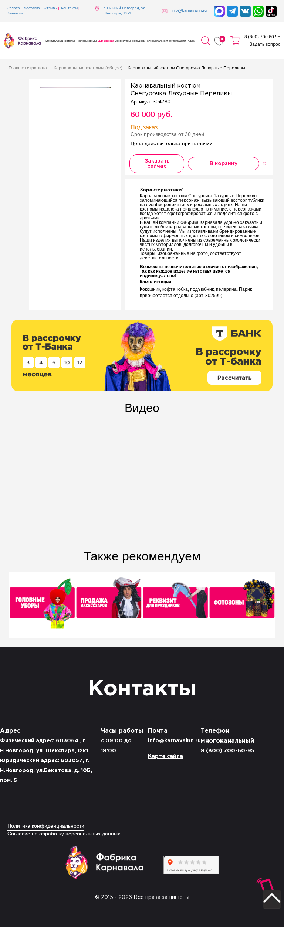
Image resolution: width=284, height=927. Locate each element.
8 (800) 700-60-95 (227, 751)
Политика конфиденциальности (45, 826)
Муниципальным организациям (166, 41)
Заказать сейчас (157, 163)
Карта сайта (165, 756)
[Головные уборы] (42, 606)
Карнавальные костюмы (60, 41)
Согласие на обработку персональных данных (63, 834)
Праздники (138, 41)
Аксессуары (123, 41)
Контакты (69, 8)
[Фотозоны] (242, 606)
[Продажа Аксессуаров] (108, 606)
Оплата (13, 8)
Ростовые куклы (87, 41)
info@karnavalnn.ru (174, 741)
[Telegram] (232, 11)
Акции (191, 41)
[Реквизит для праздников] (175, 606)
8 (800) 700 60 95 (262, 37)
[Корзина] (235, 41)
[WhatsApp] (258, 11)
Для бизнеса (106, 41)
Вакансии (15, 13)
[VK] (245, 11)
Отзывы (50, 8)
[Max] (219, 11)
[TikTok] (271, 11)
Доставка (32, 8)
